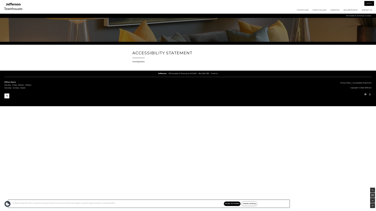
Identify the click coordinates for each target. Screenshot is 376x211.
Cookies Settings (249, 203)
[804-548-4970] (372, 190)
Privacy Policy (345, 83)
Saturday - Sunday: (11, 88)
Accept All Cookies (232, 203)
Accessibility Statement (362, 83)
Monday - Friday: (10, 85)
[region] (149, 204)
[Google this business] (6, 95)
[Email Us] (372, 195)
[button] (369, 3)
